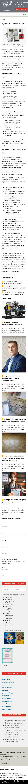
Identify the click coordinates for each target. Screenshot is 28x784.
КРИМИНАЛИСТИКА (9, 601)
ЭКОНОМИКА (8, 617)
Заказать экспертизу (21, 9)
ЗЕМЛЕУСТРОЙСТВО (9, 618)
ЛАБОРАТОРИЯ (8, 610)
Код (5, 526)
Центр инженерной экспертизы (10, 274)
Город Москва (6, 679)
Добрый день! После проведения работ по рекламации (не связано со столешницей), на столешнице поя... (15, 732)
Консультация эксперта (14, 715)
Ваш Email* (4, 537)
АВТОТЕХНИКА (8, 603)
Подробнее (17, 779)
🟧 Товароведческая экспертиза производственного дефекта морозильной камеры (13, 288)
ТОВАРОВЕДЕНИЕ (9, 624)
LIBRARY (3, 19)
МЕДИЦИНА (7, 611)
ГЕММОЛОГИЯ (8, 622)
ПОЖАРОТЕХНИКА (9, 615)
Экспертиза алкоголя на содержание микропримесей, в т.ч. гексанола (13, 727)
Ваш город (4, 553)
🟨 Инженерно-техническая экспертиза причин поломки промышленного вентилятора (14, 502)
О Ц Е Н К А (7, 613)
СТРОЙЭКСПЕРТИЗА (9, 604)
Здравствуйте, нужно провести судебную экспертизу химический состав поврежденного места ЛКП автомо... (15, 722)
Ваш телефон (5, 547)
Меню (25, 14)
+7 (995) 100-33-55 (21, 4)
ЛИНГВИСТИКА (8, 599)
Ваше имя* (4, 540)
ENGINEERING (8, 606)
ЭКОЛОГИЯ (7, 620)
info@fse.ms (21, 6)
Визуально (3, 526)
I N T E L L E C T (8, 608)
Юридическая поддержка (14, 584)
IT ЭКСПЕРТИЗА (8, 597)
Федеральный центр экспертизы (11, 272)
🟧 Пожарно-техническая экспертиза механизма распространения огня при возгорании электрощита (13, 458)
